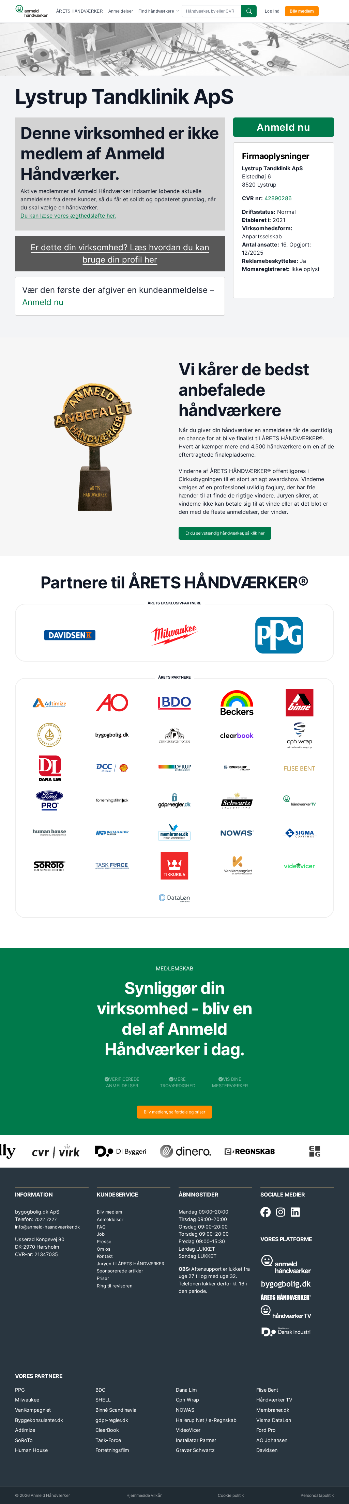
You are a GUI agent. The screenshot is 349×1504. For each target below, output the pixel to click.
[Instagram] (280, 1212)
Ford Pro (266, 1430)
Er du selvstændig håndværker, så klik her (224, 533)
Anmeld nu (42, 302)
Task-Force (108, 1440)
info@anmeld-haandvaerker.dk (47, 1227)
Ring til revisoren (115, 1285)
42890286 (278, 198)
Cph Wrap (187, 1400)
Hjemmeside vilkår (144, 1495)
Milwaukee (27, 1400)
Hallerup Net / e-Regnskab (206, 1420)
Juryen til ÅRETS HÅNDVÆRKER (130, 1263)
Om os (103, 1249)
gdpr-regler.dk (111, 1420)
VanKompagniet (33, 1410)
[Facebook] (265, 1212)
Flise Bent (267, 1390)
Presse (104, 1241)
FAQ (101, 1227)
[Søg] (249, 11)
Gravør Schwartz (195, 1450)
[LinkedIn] (295, 1212)
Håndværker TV (274, 1400)
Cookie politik (231, 1495)
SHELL (103, 1400)
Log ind (272, 11)
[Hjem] (31, 11)
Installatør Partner (196, 1440)
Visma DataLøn (273, 1420)
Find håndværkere (156, 11)
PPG (20, 1390)
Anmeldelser (120, 11)
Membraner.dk (272, 1410)
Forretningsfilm (112, 1450)
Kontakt (105, 1256)
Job (101, 1234)
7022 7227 (45, 1219)
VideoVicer (188, 1430)
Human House (31, 1450)
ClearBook (107, 1430)
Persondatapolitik (317, 1495)
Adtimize (25, 1430)
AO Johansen (271, 1440)
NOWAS (185, 1410)
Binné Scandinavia (115, 1410)
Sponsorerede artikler (120, 1270)
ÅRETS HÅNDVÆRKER (79, 11)
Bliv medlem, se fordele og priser (174, 1111)
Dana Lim (186, 1390)
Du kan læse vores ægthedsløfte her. (68, 215)
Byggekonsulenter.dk (39, 1420)
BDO (100, 1390)
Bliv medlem (302, 11)
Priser (103, 1278)
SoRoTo (24, 1440)
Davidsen (266, 1450)
